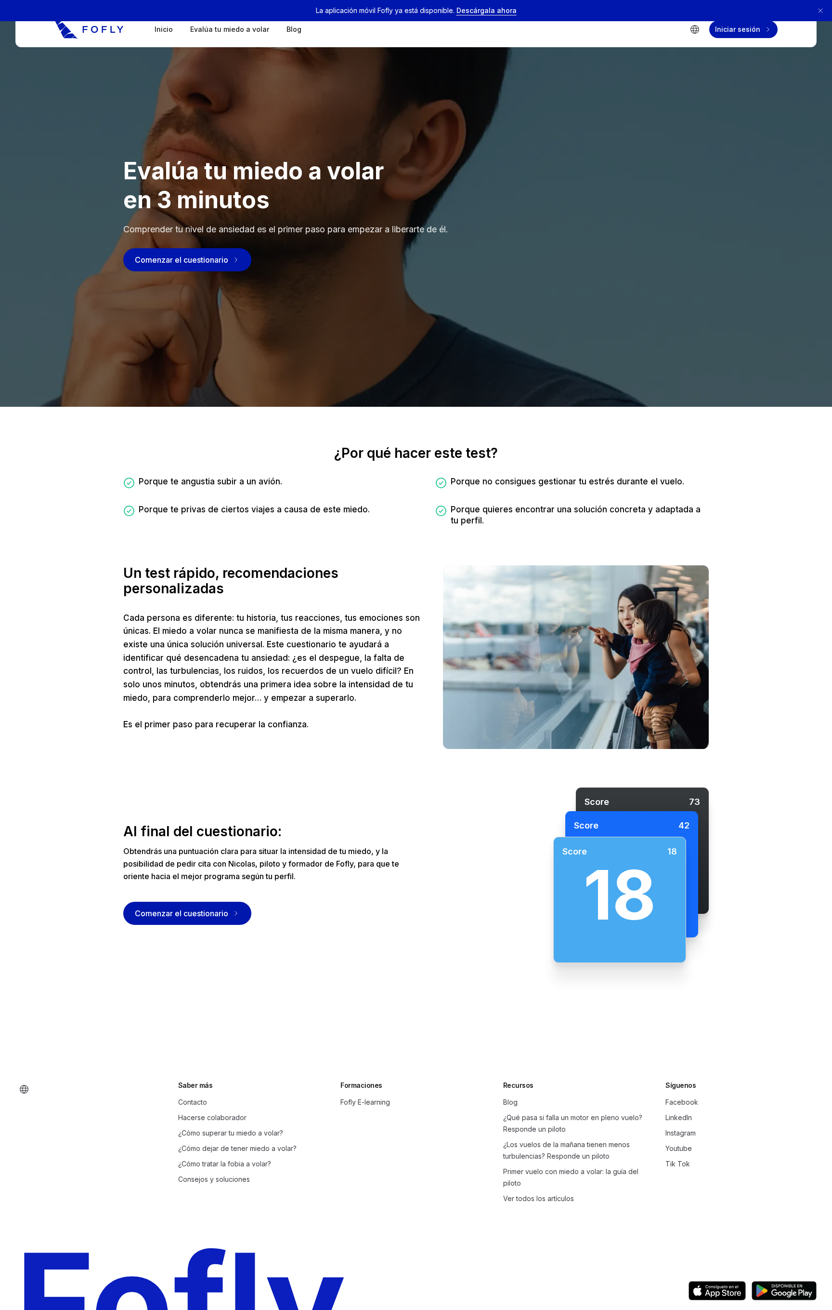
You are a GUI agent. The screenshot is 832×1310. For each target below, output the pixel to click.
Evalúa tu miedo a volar (229, 29)
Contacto (192, 1102)
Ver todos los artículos (538, 1198)
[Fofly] (89, 29)
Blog (293, 29)
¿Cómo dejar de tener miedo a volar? (237, 1148)
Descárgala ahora (486, 10)
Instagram (680, 1133)
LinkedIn (678, 1117)
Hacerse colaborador (212, 1117)
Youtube (678, 1148)
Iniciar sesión (737, 29)
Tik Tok (677, 1164)
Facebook (681, 1102)
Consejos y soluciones (214, 1179)
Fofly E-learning (365, 1102)
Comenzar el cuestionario (181, 260)
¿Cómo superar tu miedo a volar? (230, 1133)
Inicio (164, 29)
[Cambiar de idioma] (694, 29)
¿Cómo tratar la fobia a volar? (224, 1164)
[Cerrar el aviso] (820, 10)
